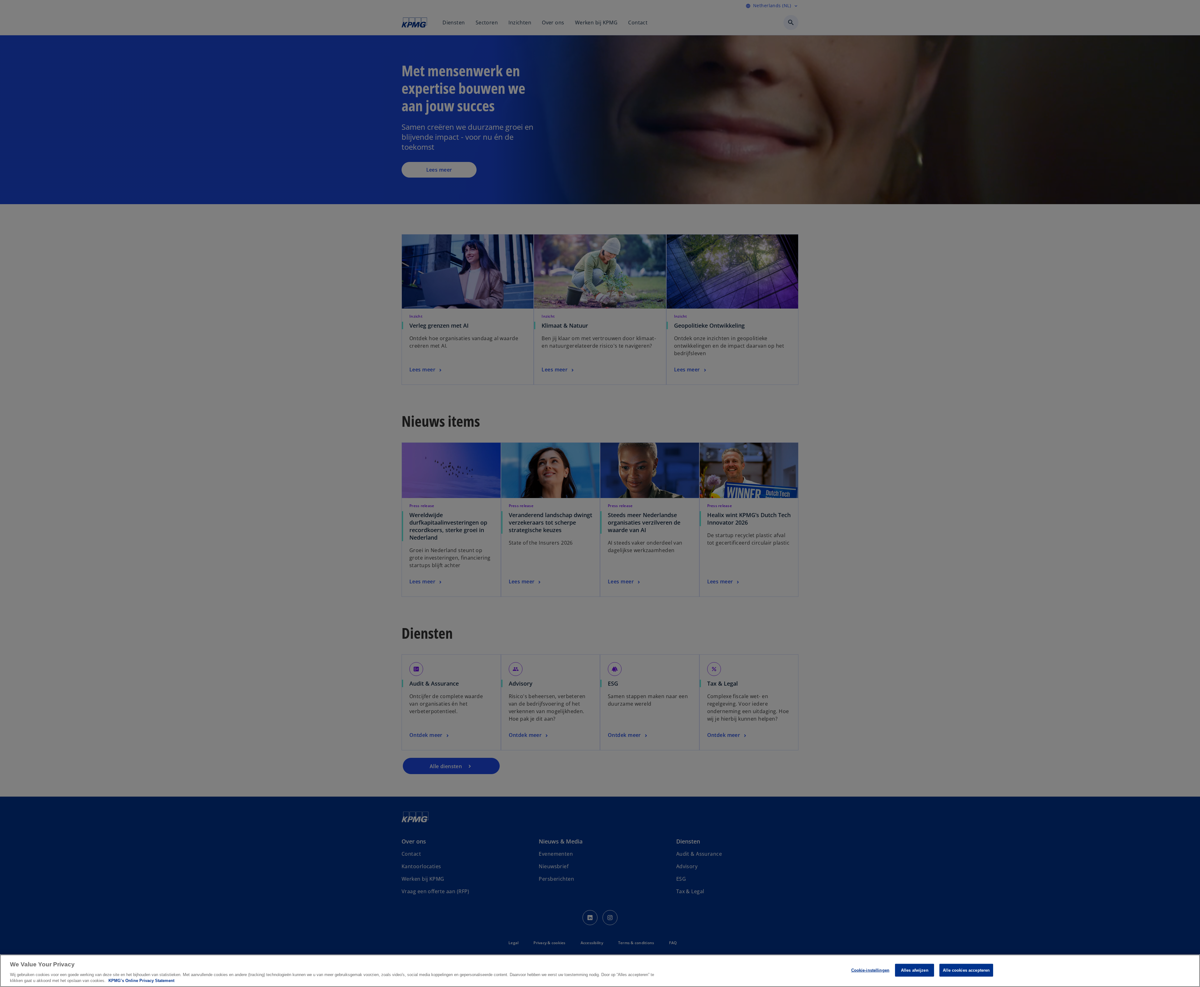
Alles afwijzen (914, 970)
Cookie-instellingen (870, 970)
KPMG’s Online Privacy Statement (141, 980)
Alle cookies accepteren (966, 970)
